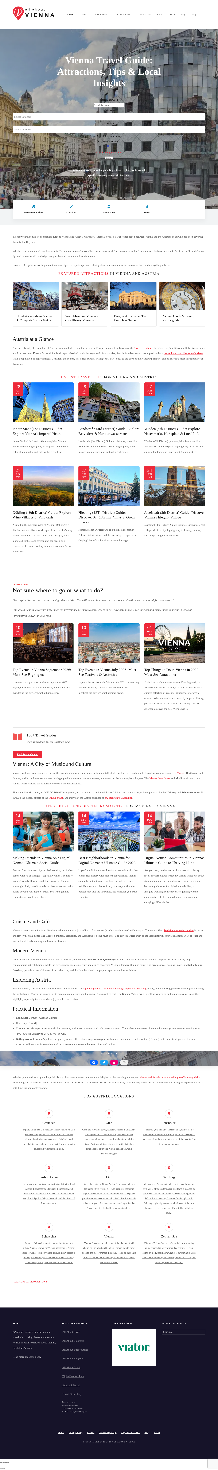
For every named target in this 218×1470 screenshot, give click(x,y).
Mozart (181, 772)
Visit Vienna (101, 14)
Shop (193, 14)
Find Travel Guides (27, 754)
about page (34, 1356)
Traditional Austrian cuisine (179, 930)
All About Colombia (73, 1340)
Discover (83, 14)
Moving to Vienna (123, 14)
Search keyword (109, 99)
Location (109, 123)
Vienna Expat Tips (108, 1432)
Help (172, 14)
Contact (90, 1432)
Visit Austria (145, 14)
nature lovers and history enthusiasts (183, 353)
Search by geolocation (109, 135)
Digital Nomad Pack (73, 1376)
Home (70, 14)
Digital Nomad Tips (130, 1432)
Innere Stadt (56, 797)
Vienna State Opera (159, 778)
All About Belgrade (72, 1358)
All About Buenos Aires (75, 1349)
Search (109, 158)
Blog (183, 14)
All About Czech (71, 1367)
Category (109, 110)
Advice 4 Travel (71, 1385)
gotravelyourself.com (70, 1405)
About (157, 1432)
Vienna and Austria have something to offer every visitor (170, 1077)
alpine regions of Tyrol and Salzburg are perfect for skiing (114, 988)
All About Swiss (71, 1331)
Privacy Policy (75, 1432)
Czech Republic (142, 347)
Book (159, 14)
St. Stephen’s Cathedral (118, 797)
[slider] (108, 146)
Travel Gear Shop (71, 1394)
